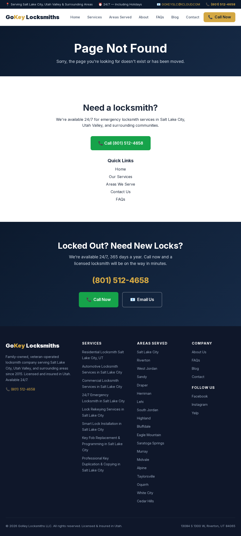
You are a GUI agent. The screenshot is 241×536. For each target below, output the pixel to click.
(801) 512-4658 (120, 280)
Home (75, 17)
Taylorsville (146, 476)
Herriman (144, 393)
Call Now (219, 17)
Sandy (142, 377)
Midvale (143, 460)
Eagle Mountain (149, 435)
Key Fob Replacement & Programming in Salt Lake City (102, 444)
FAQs (160, 17)
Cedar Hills (145, 501)
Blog (175, 17)
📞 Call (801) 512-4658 (120, 143)
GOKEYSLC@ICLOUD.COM (181, 4)
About (144, 17)
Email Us (142, 299)
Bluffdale (144, 426)
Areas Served (120, 17)
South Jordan (147, 410)
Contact (192, 17)
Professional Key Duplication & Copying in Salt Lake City (101, 464)
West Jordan (147, 368)
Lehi (140, 402)
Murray (142, 451)
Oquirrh (143, 485)
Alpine (142, 468)
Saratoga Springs (150, 443)
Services (94, 17)
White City (145, 493)
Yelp (195, 413)
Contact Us (121, 191)
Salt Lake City (148, 352)
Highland (144, 418)
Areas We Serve (120, 184)
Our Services (120, 176)
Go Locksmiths (32, 17)
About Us (199, 352)
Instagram (200, 404)
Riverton (143, 360)
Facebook (200, 396)
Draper (142, 385)
